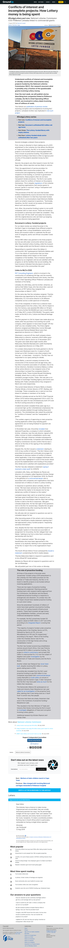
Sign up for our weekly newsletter (32, 931)
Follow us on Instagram (30, 942)
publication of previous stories (37, 106)
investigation (35, 656)
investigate (22, 710)
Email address (14, 769)
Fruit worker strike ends (21, 874)
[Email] (35, 748)
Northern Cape (16, 25)
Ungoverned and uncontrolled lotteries (19, 800)
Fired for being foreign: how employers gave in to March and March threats (33, 861)
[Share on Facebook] (30, 748)
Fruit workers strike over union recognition (26, 884)
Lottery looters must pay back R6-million (26, 725)
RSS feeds (27, 933)
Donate (61, 1)
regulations (38, 183)
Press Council (19, 932)
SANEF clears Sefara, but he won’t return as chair (29, 733)
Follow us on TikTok (29, 937)
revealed (41, 429)
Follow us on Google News (30, 935)
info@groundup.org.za (51, 931)
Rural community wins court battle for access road (29, 881)
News (35, 2)
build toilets (35, 677)
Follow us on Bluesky (29, 940)
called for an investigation (26, 691)
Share (47, 25)
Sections (41, 2)
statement (40, 449)
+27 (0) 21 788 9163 (51, 932)
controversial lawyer (36, 478)
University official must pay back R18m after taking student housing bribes (33, 850)
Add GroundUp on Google (55, 25)
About (26, 928)
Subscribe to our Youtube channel (32, 944)
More (54, 2)
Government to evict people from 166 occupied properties (31, 853)
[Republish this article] (40, 748)
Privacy (26, 930)
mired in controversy (30, 652)
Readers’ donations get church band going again (28, 864)
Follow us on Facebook (30, 938)
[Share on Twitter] (33, 748)
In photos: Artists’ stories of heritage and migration (29, 877)
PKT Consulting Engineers (24, 273)
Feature (10, 25)
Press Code (17, 933)
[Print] (38, 748)
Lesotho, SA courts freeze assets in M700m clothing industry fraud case (33, 857)
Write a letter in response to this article (34, 790)
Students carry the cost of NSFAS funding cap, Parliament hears (32, 888)
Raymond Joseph (21, 23)
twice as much (42, 682)
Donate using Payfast (34, 740)
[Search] (65, 2)
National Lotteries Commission (29, 722)
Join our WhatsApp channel (31, 945)
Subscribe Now (41, 769)
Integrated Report (34, 623)
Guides (48, 2)
